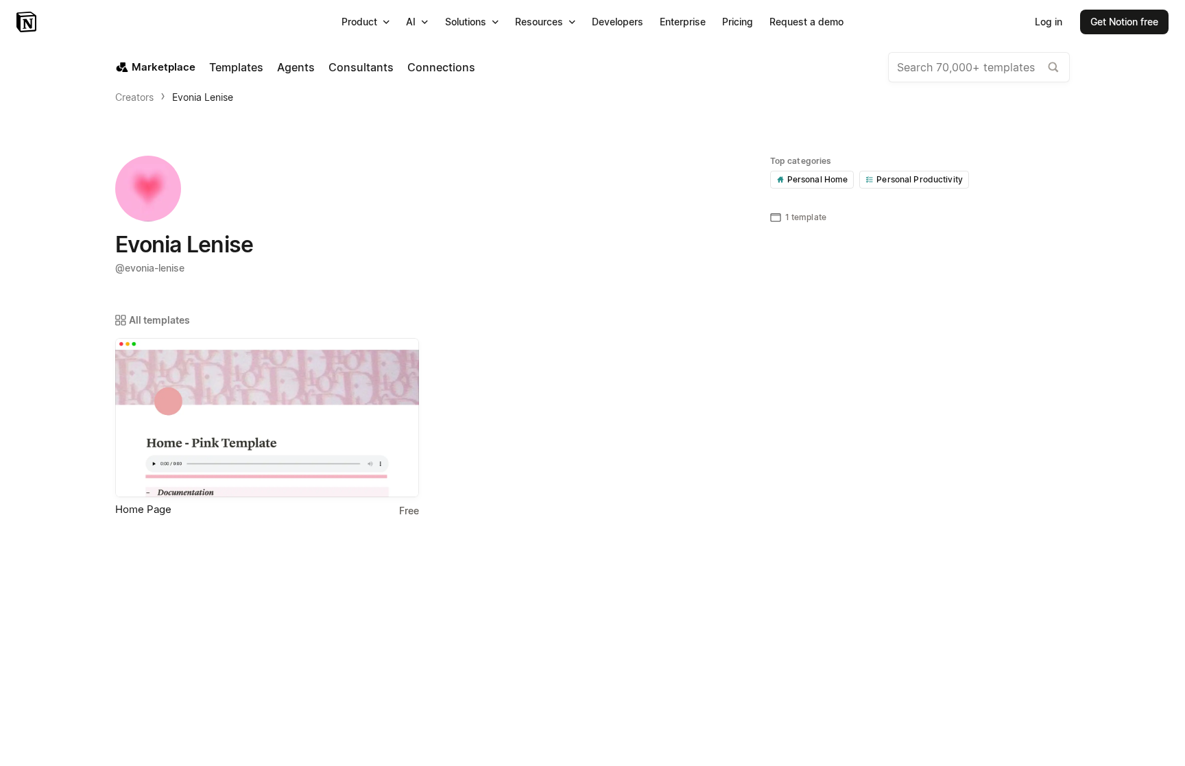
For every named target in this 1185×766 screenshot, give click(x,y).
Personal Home (817, 179)
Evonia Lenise (202, 97)
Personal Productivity (919, 179)
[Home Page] (267, 417)
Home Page (143, 509)
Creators (134, 97)
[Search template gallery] (1053, 67)
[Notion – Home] (27, 22)
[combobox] (979, 67)
